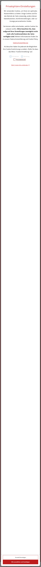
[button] (20, 65)
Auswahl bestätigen (20, 557)
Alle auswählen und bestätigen (20, 562)
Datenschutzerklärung (20, 43)
